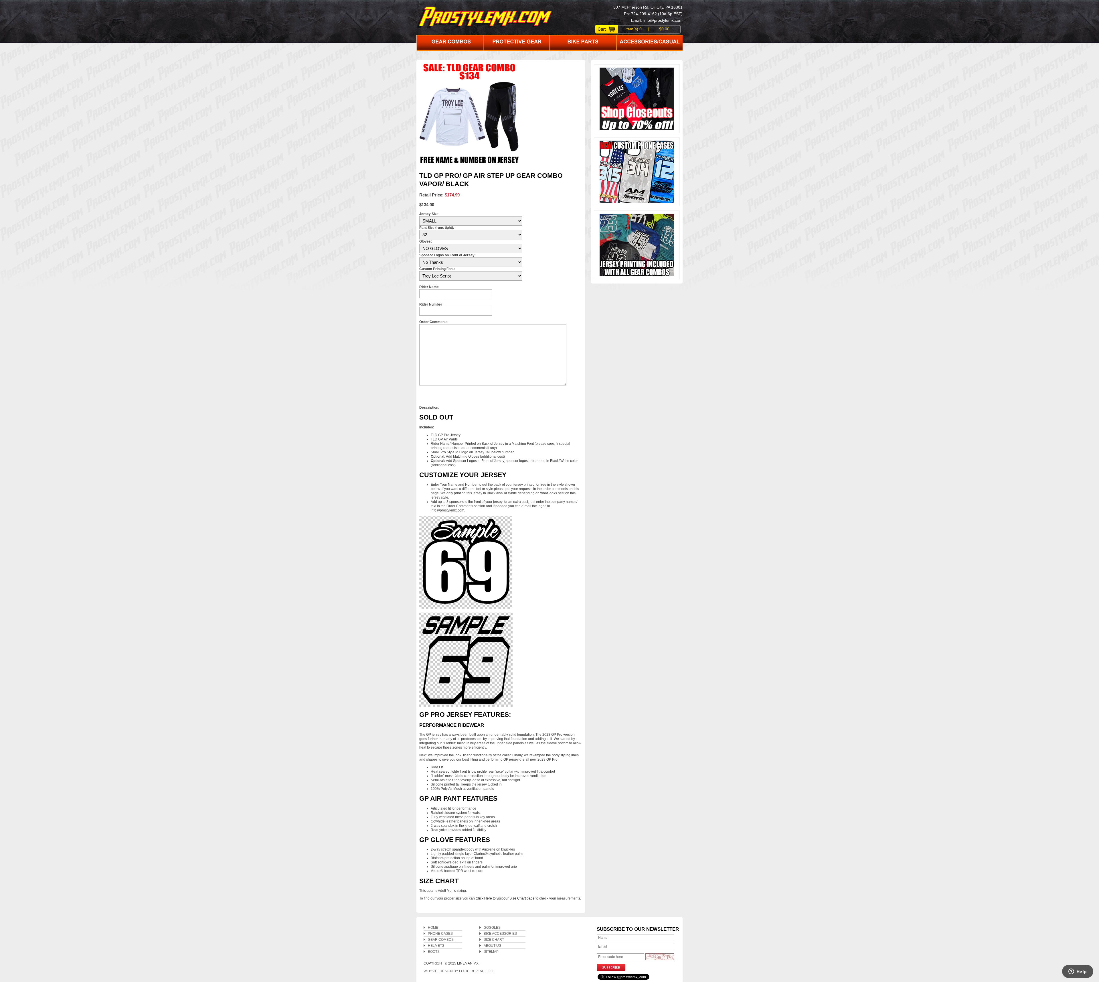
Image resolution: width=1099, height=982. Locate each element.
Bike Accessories (500, 934)
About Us (492, 946)
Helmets (436, 946)
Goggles (492, 928)
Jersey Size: (429, 214)
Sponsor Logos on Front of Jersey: (447, 255)
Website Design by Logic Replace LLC (459, 971)
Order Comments (433, 322)
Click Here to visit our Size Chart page (505, 898)
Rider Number (430, 304)
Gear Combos (441, 940)
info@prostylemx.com (663, 20)
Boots (434, 952)
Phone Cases (440, 934)
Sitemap (491, 952)
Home (433, 928)
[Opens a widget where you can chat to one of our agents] (1077, 972)
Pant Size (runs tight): (436, 228)
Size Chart (494, 940)
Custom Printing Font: (437, 269)
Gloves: (425, 241)
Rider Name (429, 287)
